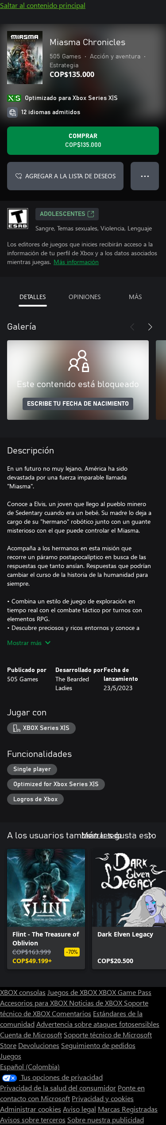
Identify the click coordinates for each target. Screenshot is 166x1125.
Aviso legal (79, 1108)
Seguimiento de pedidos (98, 1045)
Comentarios (71, 1013)
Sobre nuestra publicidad (105, 1119)
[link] (46, 909)
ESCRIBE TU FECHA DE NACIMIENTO (78, 404)
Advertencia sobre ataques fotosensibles (97, 1024)
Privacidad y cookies (103, 1098)
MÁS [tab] (135, 296)
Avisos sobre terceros (33, 1119)
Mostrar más (24, 642)
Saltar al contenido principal (42, 5)
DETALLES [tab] (32, 296)
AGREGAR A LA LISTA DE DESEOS (70, 176)
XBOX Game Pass (125, 992)
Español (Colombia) (30, 1066)
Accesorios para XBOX (34, 1002)
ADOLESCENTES (62, 214)
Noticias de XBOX (96, 1002)
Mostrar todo (101, 834)
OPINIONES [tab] (84, 296)
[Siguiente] (150, 327)
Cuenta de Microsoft (31, 1034)
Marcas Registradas (128, 1108)
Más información (76, 261)
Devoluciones (38, 1045)
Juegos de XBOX (73, 992)
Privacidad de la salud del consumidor (58, 1087)
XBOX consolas (23, 992)
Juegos (10, 1055)
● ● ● (145, 175)
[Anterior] (132, 327)
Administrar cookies (30, 1108)
